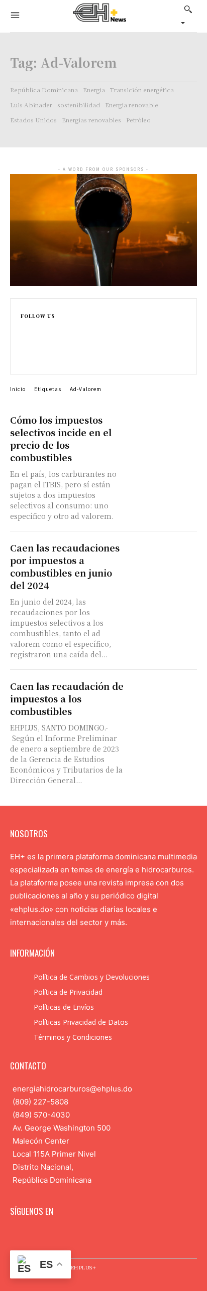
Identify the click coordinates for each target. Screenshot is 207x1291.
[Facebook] (25, 328)
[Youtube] (78, 1235)
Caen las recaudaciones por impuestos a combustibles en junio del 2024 (65, 566)
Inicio (18, 389)
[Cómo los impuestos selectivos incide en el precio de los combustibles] (164, 430)
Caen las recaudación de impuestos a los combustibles (67, 698)
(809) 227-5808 (40, 1101)
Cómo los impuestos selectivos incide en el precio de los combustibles (61, 438)
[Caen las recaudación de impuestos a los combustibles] (164, 696)
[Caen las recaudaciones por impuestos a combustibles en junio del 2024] (164, 557)
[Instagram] (25, 338)
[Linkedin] (25, 349)
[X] (25, 359)
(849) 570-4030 (41, 1115)
